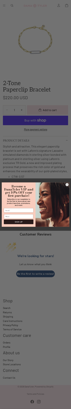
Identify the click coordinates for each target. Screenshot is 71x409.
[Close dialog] (67, 184)
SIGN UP (18, 222)
